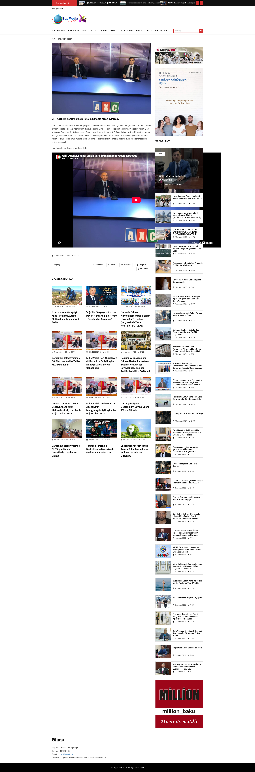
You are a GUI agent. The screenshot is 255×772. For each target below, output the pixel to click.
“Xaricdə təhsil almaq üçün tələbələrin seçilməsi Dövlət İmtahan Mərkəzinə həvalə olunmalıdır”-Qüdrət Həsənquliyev (188, 533)
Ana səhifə (56, 39)
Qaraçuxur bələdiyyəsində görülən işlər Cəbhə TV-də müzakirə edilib (66, 361)
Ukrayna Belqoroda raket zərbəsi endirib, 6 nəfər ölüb (187, 314)
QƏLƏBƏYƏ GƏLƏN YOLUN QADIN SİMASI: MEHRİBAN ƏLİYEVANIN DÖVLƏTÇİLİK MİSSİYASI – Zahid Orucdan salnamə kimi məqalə (185, 232)
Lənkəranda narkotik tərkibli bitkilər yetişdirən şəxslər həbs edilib (187, 248)
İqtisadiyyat (126, 31)
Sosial (139, 31)
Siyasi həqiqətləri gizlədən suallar (185, 465)
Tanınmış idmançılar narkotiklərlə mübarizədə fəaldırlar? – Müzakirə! (100, 449)
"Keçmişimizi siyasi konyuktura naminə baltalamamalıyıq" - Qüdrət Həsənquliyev (187, 666)
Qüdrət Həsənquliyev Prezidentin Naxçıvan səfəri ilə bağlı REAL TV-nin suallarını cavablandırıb (187, 382)
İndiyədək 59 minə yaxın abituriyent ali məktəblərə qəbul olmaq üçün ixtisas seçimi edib (187, 349)
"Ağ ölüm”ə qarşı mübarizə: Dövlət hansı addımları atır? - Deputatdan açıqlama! (101, 315)
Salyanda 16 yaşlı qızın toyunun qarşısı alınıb (187, 281)
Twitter (112, 265)
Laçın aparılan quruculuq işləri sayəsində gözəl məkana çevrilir (187, 197)
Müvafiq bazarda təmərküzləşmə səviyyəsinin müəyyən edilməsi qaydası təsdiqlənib (187, 566)
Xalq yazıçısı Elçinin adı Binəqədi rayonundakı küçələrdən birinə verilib (187, 633)
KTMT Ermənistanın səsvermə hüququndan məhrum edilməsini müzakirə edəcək (187, 549)
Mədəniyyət (161, 31)
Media (85, 31)
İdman (149, 31)
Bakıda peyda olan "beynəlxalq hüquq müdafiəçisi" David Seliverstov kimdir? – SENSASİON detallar (188, 516)
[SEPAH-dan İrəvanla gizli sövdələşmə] (163, 3)
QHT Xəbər (73, 31)
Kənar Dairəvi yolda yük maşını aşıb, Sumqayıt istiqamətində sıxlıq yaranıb (186, 298)
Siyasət (94, 31)
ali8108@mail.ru (65, 754)
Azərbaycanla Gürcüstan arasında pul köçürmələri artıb (188, 264)
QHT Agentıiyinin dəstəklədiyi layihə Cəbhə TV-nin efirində (135, 407)
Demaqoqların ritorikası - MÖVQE (188, 414)
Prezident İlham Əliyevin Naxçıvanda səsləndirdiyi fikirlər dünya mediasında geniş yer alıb (187, 365)
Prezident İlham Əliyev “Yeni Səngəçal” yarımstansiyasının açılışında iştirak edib (186, 616)
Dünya (104, 31)
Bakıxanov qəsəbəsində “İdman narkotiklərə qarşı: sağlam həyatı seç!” (135, 365)
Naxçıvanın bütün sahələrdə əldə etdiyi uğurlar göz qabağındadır (187, 398)
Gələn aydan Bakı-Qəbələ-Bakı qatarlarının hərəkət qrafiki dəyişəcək (186, 332)
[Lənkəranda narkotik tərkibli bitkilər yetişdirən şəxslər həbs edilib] (123, 3)
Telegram (142, 265)
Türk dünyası (58, 31)
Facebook (99, 265)
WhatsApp (144, 269)
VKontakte (127, 265)
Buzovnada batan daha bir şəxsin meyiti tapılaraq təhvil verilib (187, 582)
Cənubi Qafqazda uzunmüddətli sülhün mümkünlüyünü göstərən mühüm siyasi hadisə (187, 432)
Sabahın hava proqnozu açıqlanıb (188, 598)
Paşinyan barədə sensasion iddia (187, 648)
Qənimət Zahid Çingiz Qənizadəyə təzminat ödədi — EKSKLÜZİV (188, 481)
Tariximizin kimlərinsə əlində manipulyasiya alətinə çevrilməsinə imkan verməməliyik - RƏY (188, 215)
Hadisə (114, 31)
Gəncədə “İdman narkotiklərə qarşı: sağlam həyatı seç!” (135, 319)
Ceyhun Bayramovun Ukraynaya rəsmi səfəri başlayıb (186, 498)
